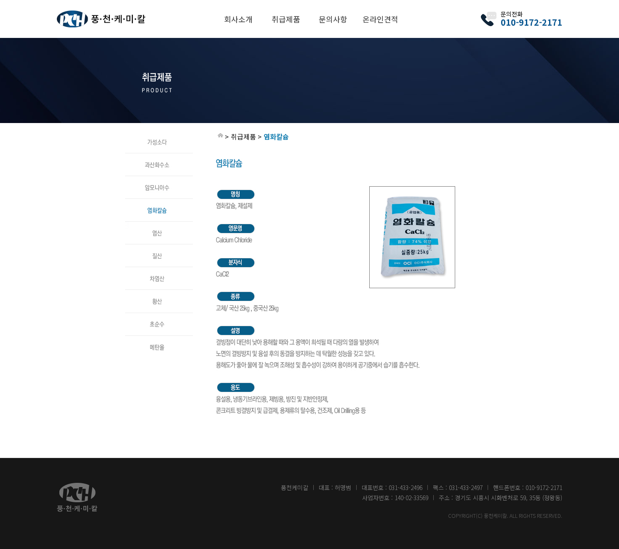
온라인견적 (380, 18)
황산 (159, 293)
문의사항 (333, 18)
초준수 (159, 316)
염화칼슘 (159, 202)
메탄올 (159, 339)
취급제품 (286, 18)
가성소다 (159, 134)
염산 (159, 225)
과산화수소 (159, 157)
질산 (159, 248)
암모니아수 (159, 180)
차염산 (159, 271)
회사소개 (238, 18)
